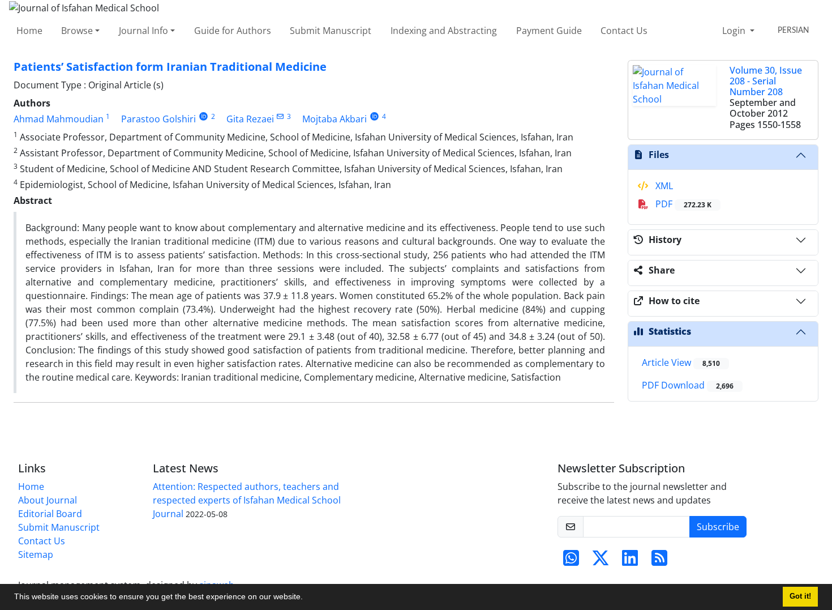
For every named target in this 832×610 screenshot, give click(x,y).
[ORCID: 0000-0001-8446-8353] (203, 116)
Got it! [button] (800, 596)
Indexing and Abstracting (444, 30)
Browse (77, 30)
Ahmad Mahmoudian (59, 119)
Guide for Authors (232, 30)
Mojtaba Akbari (334, 119)
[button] (306, 598)
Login (735, 30)
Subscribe (718, 527)
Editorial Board (50, 513)
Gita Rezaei (250, 119)
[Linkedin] (630, 561)
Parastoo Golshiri (158, 119)
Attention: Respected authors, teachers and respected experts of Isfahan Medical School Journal (247, 500)
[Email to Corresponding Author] (280, 116)
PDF (682, 204)
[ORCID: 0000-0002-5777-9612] (374, 116)
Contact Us (624, 30)
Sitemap (35, 554)
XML (663, 186)
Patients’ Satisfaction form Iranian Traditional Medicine (170, 66)
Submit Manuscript (330, 30)
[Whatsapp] (571, 561)
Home (29, 30)
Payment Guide (549, 30)
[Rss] (659, 561)
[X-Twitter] (600, 561)
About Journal (47, 500)
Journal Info (143, 30)
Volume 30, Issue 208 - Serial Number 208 (766, 81)
